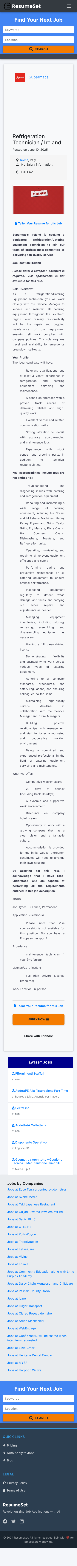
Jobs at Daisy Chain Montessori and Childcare (40, 1283)
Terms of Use (16, 1490)
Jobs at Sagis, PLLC (21, 1219)
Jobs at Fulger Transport (24, 1306)
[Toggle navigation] (69, 6)
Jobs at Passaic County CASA (28, 1291)
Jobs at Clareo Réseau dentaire (29, 1313)
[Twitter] (13, 1521)
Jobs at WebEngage (21, 1328)
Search (41, 49)
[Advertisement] (38, 108)
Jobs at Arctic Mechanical (25, 1321)
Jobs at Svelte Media (22, 1197)
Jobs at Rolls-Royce (21, 1234)
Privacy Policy (17, 1483)
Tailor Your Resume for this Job (39, 223)
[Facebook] (5, 1521)
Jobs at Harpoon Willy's (24, 1370)
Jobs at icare (16, 1298)
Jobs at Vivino (17, 1256)
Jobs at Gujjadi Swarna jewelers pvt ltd (35, 1212)
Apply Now (37, 1019)
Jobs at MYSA (17, 1363)
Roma (24, 160)
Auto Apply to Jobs (20, 1453)
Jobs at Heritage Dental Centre (29, 1355)
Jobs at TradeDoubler (22, 1242)
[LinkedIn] (22, 1521)
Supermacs (38, 77)
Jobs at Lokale (17, 1264)
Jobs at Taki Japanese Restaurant (31, 1204)
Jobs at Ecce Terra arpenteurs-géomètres (37, 1189)
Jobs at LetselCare (20, 1249)
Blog (10, 1460)
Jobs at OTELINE (19, 1227)
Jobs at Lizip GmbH (21, 1348)
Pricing (12, 1445)
